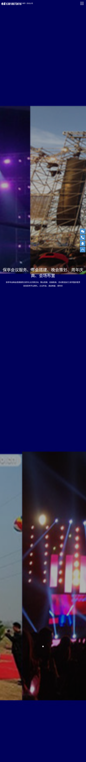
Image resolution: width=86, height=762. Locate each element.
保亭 (23, 3)
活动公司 (30, 3)
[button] (43, 646)
